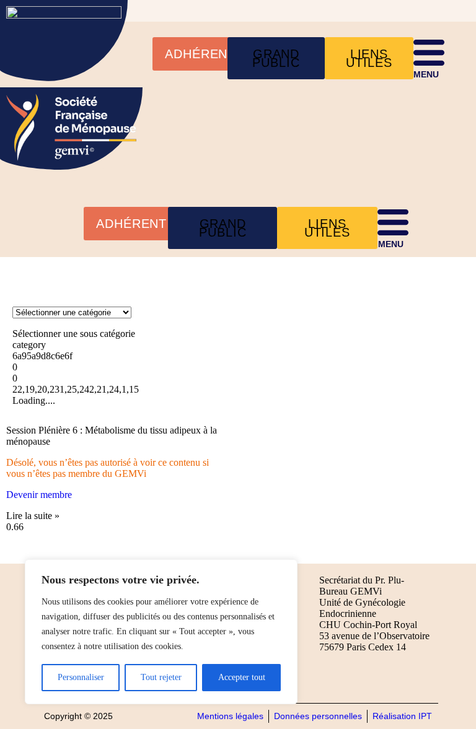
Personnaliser (81, 677)
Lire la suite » (33, 515)
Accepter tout (241, 677)
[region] (161, 631)
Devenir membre (39, 494)
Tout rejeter (161, 677)
